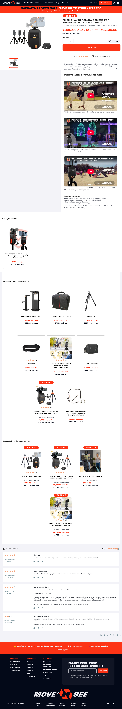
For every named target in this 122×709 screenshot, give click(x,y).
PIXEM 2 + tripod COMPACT (31, 476)
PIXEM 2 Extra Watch (90, 363)
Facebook (48, 662)
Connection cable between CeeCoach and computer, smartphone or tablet (75, 413)
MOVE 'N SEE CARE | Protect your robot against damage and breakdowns (17, 256)
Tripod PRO (91, 316)
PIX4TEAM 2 (15, 662)
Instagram (48, 672)
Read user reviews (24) (102, 56)
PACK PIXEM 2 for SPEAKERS (90, 476)
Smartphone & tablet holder (31, 316)
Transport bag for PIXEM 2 (61, 316)
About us (30, 662)
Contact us (105, 3)
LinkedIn (47, 678)
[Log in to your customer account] (114, 3)
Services (38, 3)
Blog (57, 3)
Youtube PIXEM (51, 669)
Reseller (30, 670)
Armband (31, 363)
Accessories (15, 670)
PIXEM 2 (13, 664)
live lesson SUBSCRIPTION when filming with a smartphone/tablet (61, 365)
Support (65, 3)
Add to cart (91, 47)
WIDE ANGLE (15, 667)
